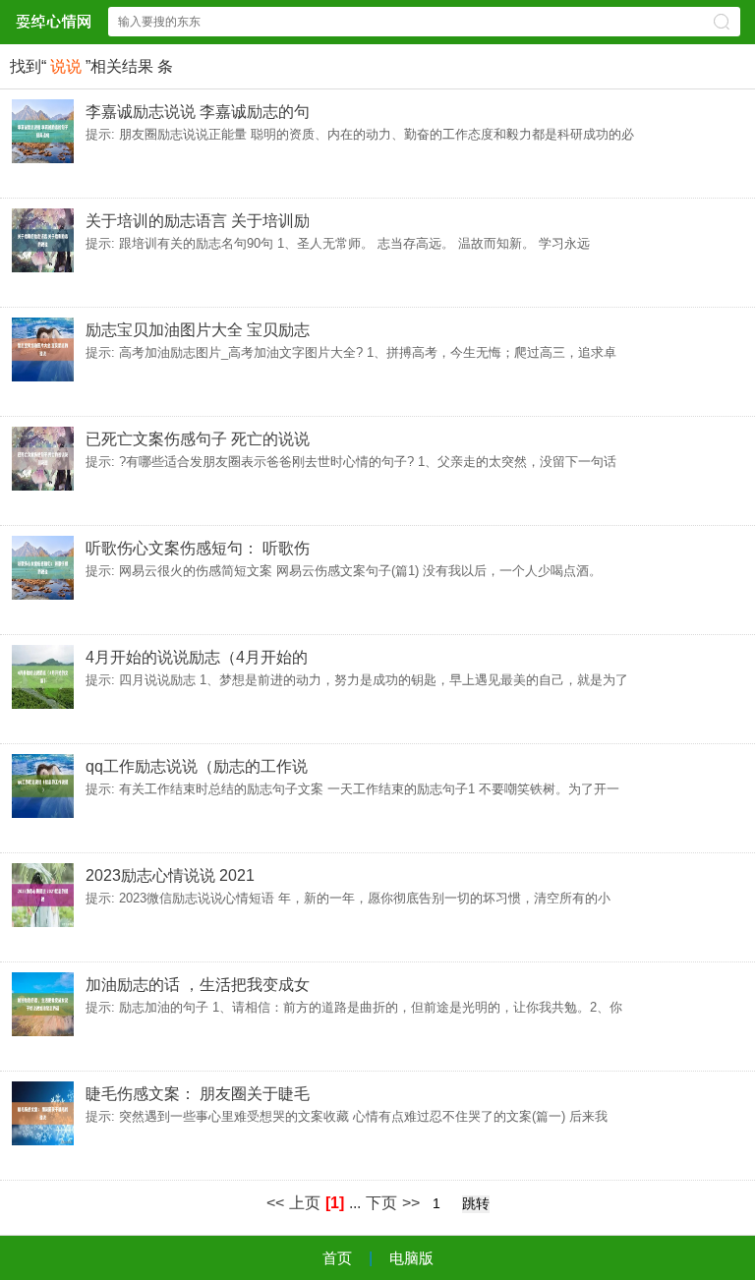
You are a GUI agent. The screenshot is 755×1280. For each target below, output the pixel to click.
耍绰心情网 (53, 21)
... (355, 1202)
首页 (337, 1258)
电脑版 (411, 1258)
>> (411, 1202)
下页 (381, 1202)
